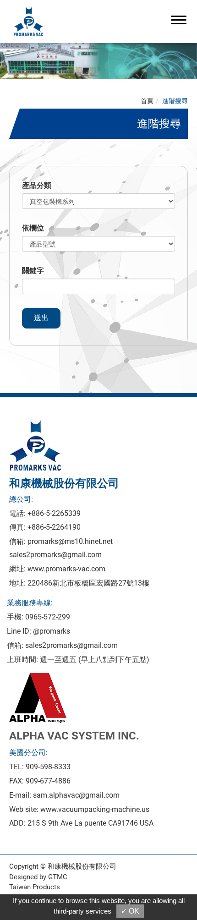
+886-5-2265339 (54, 513)
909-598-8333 (48, 766)
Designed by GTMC (38, 877)
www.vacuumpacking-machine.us (94, 809)
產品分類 (36, 185)
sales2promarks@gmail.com (55, 554)
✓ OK (130, 911)
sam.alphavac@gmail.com (76, 795)
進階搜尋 (175, 100)
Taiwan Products (34, 887)
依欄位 (33, 228)
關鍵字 (33, 270)
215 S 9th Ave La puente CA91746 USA (90, 823)
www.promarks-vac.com (66, 568)
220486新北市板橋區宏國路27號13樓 (88, 583)
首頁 (147, 100)
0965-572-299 (47, 617)
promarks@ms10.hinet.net (70, 541)
